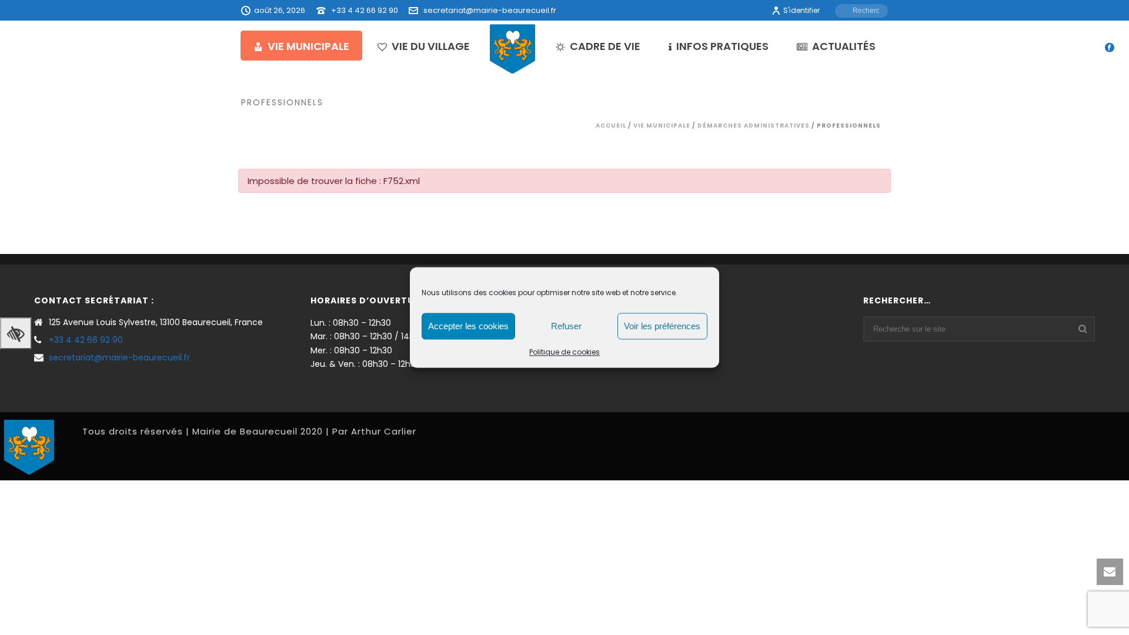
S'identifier (801, 10)
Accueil (611, 125)
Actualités (844, 46)
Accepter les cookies (468, 326)
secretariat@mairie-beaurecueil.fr (489, 10)
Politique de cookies (564, 352)
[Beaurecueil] (512, 48)
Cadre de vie (605, 46)
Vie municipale (308, 46)
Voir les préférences (662, 326)
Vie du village (431, 46)
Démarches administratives (753, 125)
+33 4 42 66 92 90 (364, 10)
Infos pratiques (722, 46)
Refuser (566, 326)
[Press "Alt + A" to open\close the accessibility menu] (16, 333)
